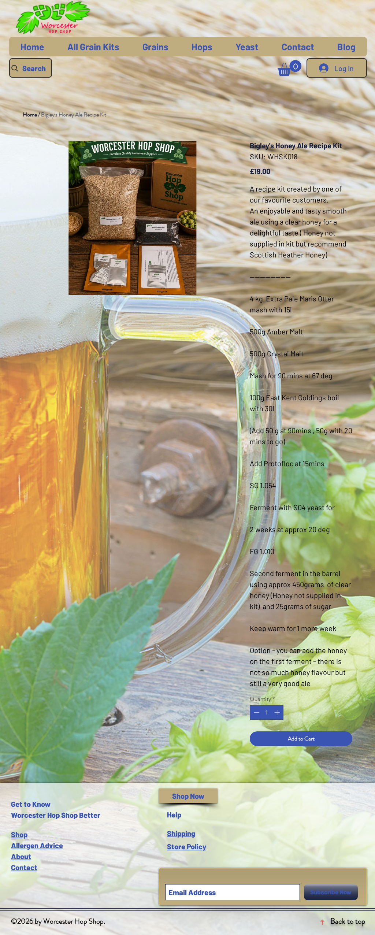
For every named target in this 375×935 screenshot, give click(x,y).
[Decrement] (256, 712)
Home (30, 114)
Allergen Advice (37, 845)
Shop (19, 834)
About (21, 856)
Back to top (347, 921)
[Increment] (278, 712)
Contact (24, 867)
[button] (289, 68)
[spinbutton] (267, 712)
